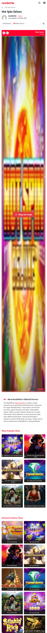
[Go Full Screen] (7, 33)
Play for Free (25, 214)
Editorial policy (20, 403)
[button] (39, 3)
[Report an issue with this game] (4, 33)
